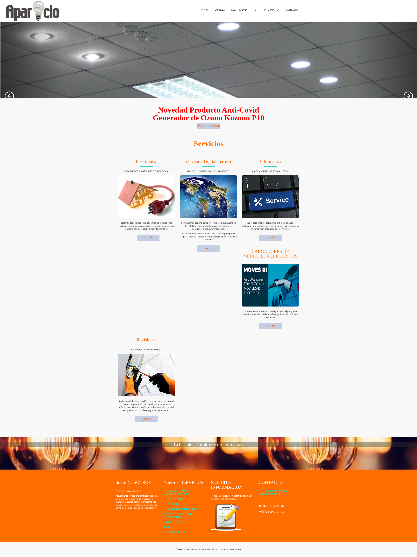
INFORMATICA (271, 9)
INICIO (204, 9)
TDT (255, 9)
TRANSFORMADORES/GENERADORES (179, 515)
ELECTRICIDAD (239, 9)
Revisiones (147, 339)
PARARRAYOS (173, 521)
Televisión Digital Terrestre (208, 161)
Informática (270, 161)
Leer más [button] (208, 248)
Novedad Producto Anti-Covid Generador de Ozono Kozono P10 (208, 114)
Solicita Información (208, 126)
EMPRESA (220, 9)
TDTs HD (220, 233)
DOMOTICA (171, 504)
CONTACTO (292, 9)
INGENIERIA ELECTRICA (181, 509)
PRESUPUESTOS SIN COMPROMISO (273, 493)
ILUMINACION (173, 499)
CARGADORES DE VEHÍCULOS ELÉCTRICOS (270, 253)
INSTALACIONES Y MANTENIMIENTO (176, 493)
